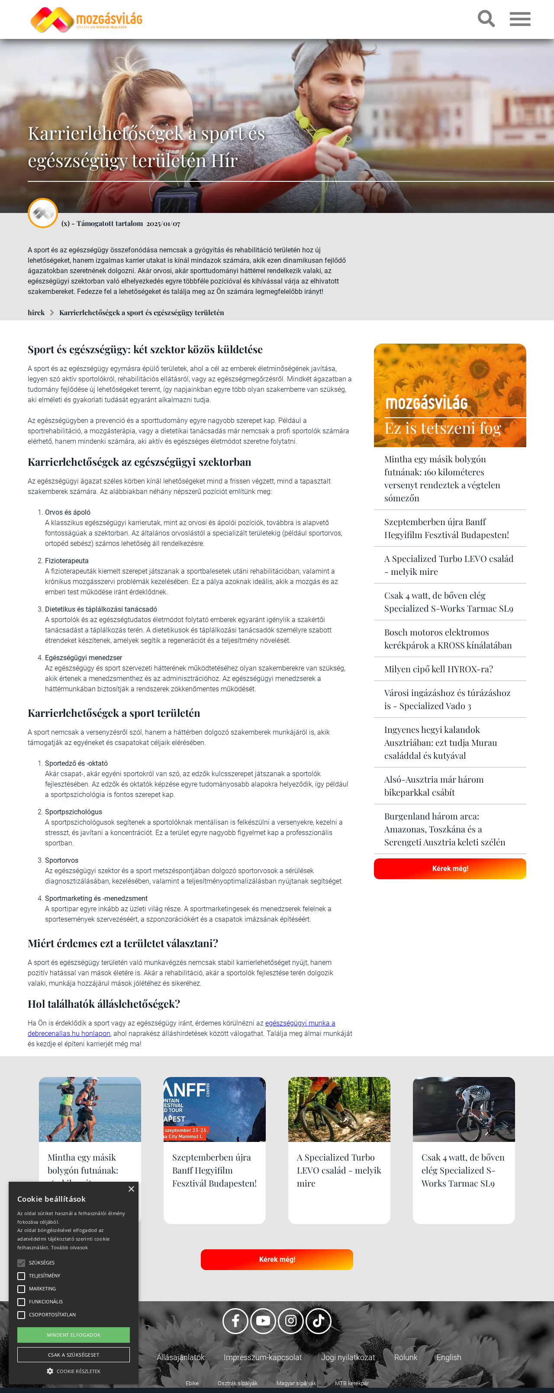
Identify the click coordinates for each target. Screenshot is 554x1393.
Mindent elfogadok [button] (74, 1335)
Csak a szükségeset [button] (73, 1354)
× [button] (131, 1189)
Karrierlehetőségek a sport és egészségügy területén (141, 312)
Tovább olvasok (69, 1247)
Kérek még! (450, 868)
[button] (73, 1370)
